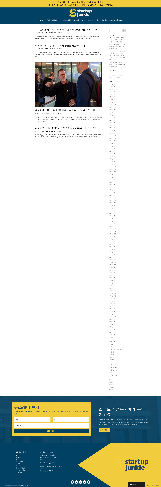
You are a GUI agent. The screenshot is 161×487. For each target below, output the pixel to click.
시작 (110, 365)
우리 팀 (40, 20)
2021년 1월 (112, 257)
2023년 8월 (112, 177)
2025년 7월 (112, 117)
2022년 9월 (112, 205)
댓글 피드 (111, 387)
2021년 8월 (112, 239)
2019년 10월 (112, 296)
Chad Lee (112, 73)
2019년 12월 (112, 290)
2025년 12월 (112, 104)
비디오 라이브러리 (22, 470)
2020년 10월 (112, 265)
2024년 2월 (112, 161)
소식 (110, 357)
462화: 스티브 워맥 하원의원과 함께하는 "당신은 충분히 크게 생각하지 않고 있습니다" (117, 40)
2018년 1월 (112, 337)
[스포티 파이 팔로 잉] (88, 482)
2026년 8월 (112, 84)
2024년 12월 (112, 135)
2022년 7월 (112, 210)
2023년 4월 (112, 187)
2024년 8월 (112, 146)
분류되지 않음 (113, 375)
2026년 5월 (112, 91)
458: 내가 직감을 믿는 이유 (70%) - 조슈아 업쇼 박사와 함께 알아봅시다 (117, 64)
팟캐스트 (90, 20)
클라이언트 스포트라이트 (116, 349)
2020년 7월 (112, 272)
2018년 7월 (112, 322)
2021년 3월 (112, 252)
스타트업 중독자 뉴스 (115, 370)
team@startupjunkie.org (48, 463)
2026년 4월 (112, 94)
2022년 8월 (112, 208)
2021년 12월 (112, 228)
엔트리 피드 (112, 384)
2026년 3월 (112, 97)
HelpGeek (43, 32)
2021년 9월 (112, 236)
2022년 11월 (112, 200)
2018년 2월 (112, 334)
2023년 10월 (112, 172)
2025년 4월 (112, 125)
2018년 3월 (112, 332)
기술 (110, 372)
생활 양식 (111, 354)
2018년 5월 (112, 327)
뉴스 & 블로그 (20, 468)
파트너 (76, 20)
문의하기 (103, 430)
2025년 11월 (112, 107)
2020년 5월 (112, 278)
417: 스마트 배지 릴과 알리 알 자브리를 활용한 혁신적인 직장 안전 (68, 29)
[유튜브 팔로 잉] (84, 482)
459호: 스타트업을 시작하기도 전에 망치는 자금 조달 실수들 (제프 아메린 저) (117, 57)
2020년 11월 (112, 262)
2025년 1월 (112, 133)
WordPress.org (113, 390)
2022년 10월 (112, 203)
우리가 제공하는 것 (53, 20)
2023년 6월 (112, 182)
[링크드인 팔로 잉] (76, 482)
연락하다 (104, 20)
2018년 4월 (112, 329)
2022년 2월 (112, 223)
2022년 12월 (112, 197)
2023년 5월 (112, 185)
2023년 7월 (112, 179)
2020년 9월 (112, 267)
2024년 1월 (112, 164)
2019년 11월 (112, 293)
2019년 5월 (112, 309)
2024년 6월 (112, 151)
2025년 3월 (112, 128)
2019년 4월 (112, 311)
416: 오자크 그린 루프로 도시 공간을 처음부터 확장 (60, 45)
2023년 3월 (112, 190)
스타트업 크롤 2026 (116, 20)
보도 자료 (111, 362)
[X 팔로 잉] (80, 482)
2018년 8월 (112, 319)
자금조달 (111, 352)
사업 (110, 346)
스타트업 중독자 (45, 113)
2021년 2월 (112, 254)
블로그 (62, 113)
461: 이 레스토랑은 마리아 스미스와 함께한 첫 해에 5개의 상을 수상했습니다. (117, 46)
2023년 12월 (112, 166)
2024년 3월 (112, 159)
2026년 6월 (112, 89)
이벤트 (83, 20)
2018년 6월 (112, 324)
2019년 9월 (112, 298)
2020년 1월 (112, 288)
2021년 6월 (112, 244)
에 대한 (18, 457)
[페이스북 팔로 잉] (72, 482)
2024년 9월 (112, 143)
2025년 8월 (112, 115)
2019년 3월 (112, 314)
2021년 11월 (112, 231)
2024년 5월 (112, 153)
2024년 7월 (112, 148)
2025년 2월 (112, 130)
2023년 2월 (112, 192)
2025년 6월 (112, 120)
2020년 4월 (112, 280)
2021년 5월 (112, 247)
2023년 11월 (112, 169)
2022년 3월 (112, 221)
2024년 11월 (112, 138)
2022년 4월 (112, 218)
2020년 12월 (112, 260)
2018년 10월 (112, 316)
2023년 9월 (112, 174)
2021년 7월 (112, 241)
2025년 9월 (112, 112)
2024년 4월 (112, 156)
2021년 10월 (112, 234)
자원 (96, 20)
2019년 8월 (112, 301)
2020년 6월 (112, 275)
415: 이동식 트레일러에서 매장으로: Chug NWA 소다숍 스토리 (66, 128)
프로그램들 (67, 20)
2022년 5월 (112, 216)
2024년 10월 (112, 141)
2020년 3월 (112, 283)
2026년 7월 (112, 86)
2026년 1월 (112, 102)
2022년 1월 (112, 226)
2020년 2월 (112, 285)
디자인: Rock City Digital (152, 485)
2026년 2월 (112, 99)
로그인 (111, 382)
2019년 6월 (112, 306)
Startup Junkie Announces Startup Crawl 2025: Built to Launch (116, 75)
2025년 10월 (112, 110)
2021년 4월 (112, 249)
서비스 (18, 459)
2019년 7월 (112, 303)
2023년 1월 (112, 195)
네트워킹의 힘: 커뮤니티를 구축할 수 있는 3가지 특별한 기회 (65, 110)
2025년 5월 (112, 122)
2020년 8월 (112, 270)
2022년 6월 (112, 213)
